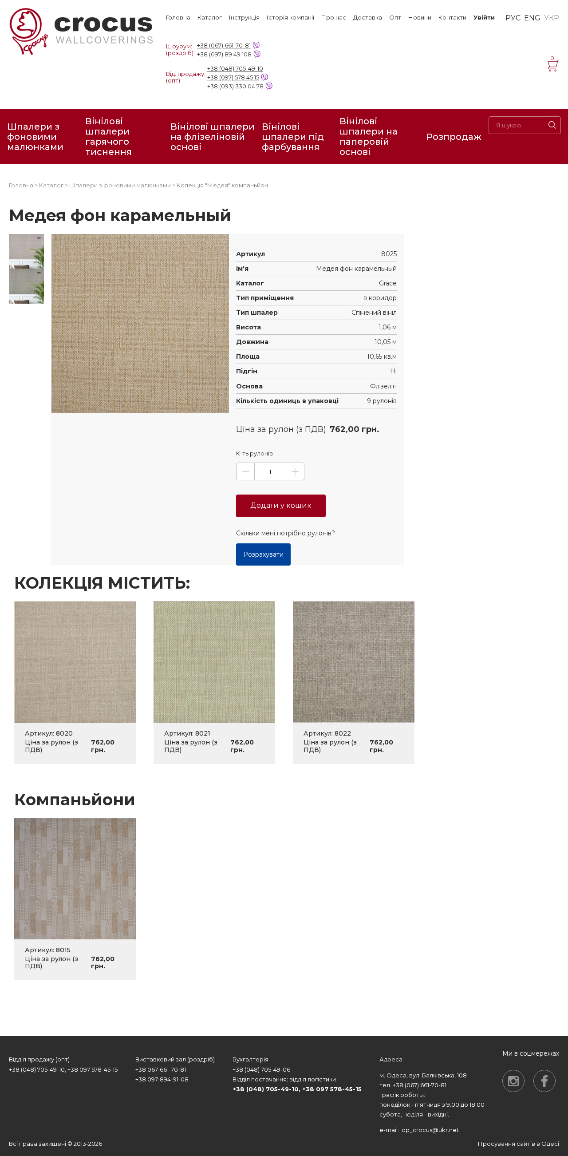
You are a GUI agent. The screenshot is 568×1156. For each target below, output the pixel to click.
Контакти (452, 17)
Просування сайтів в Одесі (518, 1143)
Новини (419, 17)
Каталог (209, 17)
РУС (513, 18)
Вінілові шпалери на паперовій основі (368, 136)
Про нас (333, 17)
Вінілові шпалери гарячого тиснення (108, 136)
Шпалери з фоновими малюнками (35, 136)
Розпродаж (453, 136)
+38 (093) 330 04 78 (235, 86)
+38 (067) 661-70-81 (224, 45)
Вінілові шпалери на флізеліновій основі (212, 136)
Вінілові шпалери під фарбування (293, 136)
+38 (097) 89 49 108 (224, 54)
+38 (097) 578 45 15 (233, 77)
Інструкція (244, 17)
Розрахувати (263, 554)
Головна (178, 17)
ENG (532, 18)
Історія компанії (290, 17)
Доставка (367, 17)
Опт (395, 17)
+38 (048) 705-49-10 (235, 68)
